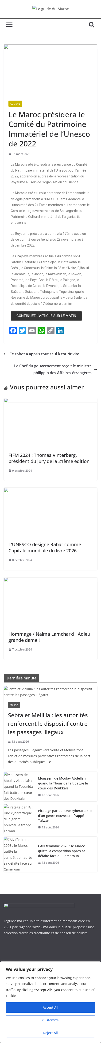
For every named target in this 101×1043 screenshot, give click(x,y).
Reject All (50, 1033)
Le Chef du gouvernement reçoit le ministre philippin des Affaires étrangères (53, 369)
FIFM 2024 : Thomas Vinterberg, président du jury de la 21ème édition (48, 458)
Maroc (14, 705)
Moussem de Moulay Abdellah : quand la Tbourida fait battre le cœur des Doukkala (63, 783)
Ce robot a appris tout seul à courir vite (44, 354)
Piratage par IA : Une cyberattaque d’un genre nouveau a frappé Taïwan (65, 815)
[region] (50, 1002)
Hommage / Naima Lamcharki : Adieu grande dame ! (49, 637)
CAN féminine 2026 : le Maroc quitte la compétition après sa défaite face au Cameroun (61, 851)
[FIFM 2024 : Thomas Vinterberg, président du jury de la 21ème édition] (50, 401)
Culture (15, 103)
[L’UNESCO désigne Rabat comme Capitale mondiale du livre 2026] (50, 491)
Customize (50, 1020)
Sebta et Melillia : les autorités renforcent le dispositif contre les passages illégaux (48, 723)
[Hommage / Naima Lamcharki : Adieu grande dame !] (50, 580)
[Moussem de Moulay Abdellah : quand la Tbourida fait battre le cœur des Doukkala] (19, 786)
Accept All (50, 1007)
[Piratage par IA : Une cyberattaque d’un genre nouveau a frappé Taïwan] (19, 819)
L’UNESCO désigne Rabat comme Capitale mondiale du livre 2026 (44, 547)
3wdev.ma (40, 927)
